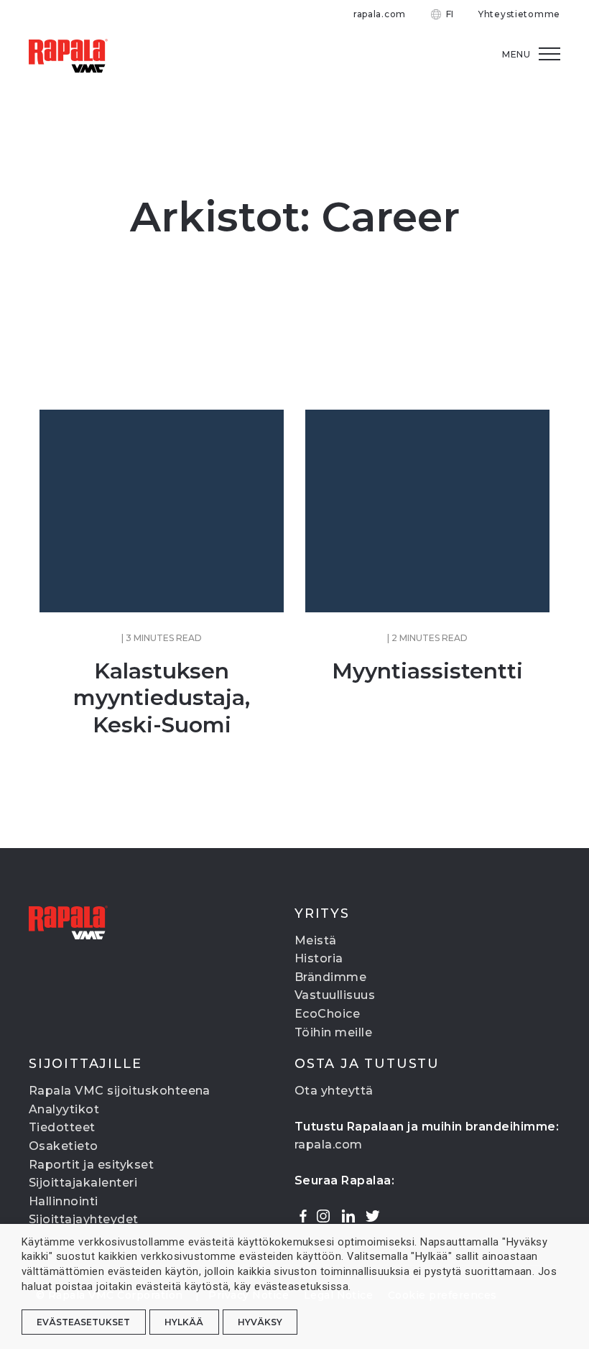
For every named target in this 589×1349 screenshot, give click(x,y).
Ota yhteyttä (334, 1090)
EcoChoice (327, 1014)
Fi (450, 14)
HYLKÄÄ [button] (183, 1322)
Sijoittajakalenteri (83, 1182)
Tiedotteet (62, 1127)
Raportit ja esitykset (91, 1164)
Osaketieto (63, 1146)
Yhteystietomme (519, 14)
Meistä (315, 940)
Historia (318, 958)
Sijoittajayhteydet (84, 1219)
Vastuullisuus (334, 995)
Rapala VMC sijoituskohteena (119, 1090)
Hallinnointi (63, 1201)
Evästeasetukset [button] (83, 1322)
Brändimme (330, 977)
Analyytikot (64, 1109)
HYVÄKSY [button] (260, 1322)
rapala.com (379, 14)
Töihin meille (333, 1032)
